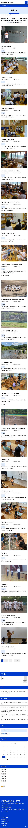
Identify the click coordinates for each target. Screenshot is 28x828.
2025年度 (3, 771)
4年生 (12, 691)
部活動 (20, 691)
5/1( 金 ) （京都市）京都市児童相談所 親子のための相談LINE (13, 707)
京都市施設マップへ (5, 733)
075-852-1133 (7, 805)
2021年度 (3, 778)
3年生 (4, 275)
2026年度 (3, 769)
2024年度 (3, 773)
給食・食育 (5, 693)
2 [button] (4, 660)
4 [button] (7, 660)
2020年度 (3, 780)
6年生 (17, 691)
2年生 (6, 691)
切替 (25, 681)
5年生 (14, 691)
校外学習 (24, 691)
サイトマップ (5, 811)
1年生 (4, 691)
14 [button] (15, 660)
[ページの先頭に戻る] (26, 826)
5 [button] (9, 660)
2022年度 (3, 776)
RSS (4, 786)
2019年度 (3, 782)
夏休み (7, 275)
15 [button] (17, 660)
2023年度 (3, 775)
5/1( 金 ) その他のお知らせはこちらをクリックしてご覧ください (13, 719)
